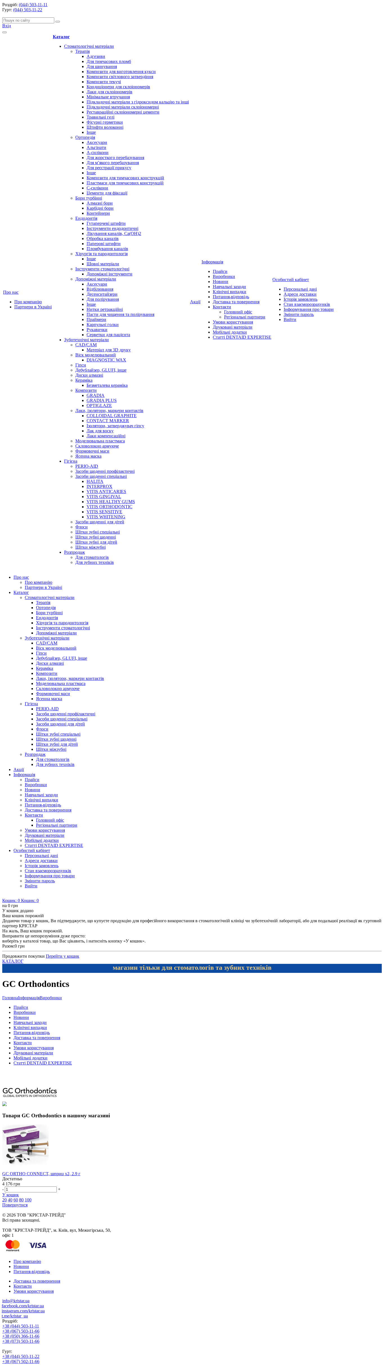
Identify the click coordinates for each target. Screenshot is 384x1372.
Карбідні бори (100, 208)
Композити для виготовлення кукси (121, 71)
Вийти (290, 319)
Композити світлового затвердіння (120, 76)
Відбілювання (100, 289)
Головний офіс (238, 311)
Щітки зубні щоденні (95, 537)
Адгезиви (96, 56)
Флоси (81, 527)
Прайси (220, 271)
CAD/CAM (86, 344)
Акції (195, 301)
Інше (91, 132)
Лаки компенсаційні (106, 435)
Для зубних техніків (94, 562)
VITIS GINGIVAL (104, 496)
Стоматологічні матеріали (89, 46)
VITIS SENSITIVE (104, 511)
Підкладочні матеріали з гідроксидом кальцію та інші (138, 102)
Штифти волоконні (105, 127)
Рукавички (97, 329)
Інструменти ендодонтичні (112, 228)
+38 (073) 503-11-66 (20, 1341)
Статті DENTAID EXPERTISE (242, 337)
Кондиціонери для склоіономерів (118, 86)
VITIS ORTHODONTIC (109, 506)
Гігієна (70, 461)
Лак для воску (100, 430)
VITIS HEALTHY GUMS (111, 501)
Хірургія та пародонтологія (101, 253)
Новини (220, 281)
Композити (86, 390)
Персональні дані (300, 289)
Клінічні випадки (229, 291)
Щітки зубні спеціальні (97, 532)
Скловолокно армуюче (97, 446)
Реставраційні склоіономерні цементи (123, 112)
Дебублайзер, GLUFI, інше (101, 370)
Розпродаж (74, 552)
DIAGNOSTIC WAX (106, 360)
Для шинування (102, 66)
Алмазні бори (100, 203)
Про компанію (28, 301)
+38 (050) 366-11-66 (20, 1336)
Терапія (82, 51)
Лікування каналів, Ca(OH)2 (114, 233)
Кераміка (83, 380)
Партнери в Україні (33, 306)
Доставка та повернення (236, 301)
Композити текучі (104, 81)
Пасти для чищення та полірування (120, 314)
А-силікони (98, 152)
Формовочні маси (92, 451)
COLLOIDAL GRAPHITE (112, 415)
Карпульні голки (103, 324)
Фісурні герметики (105, 122)
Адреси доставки (300, 294)
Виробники (224, 276)
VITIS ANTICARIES (106, 491)
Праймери (96, 319)
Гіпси (80, 365)
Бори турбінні (88, 198)
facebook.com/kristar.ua (23, 1305)
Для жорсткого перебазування (115, 157)
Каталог (61, 36)
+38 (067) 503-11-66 (20, 1331)
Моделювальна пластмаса (100, 441)
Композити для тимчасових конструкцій (125, 177)
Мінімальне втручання (108, 96)
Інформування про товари (309, 309)
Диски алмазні (89, 375)
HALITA (95, 481)
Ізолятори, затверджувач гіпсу (115, 425)
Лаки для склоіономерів (109, 91)
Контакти (222, 306)
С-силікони (97, 188)
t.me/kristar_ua (15, 1316)
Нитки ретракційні (105, 309)
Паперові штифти (104, 243)
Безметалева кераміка (107, 385)
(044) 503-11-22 (27, 9)
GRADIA (96, 395)
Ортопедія (85, 137)
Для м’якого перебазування (113, 162)
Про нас (11, 292)
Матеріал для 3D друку (109, 349)
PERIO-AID (86, 466)
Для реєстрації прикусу (109, 167)
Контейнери (98, 213)
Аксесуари (97, 142)
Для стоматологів (92, 557)
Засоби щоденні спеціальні (101, 476)
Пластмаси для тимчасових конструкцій (125, 182)
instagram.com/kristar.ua (23, 1310)
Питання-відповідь (231, 296)
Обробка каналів (103, 238)
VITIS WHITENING (106, 516)
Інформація (212, 261)
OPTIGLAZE (99, 405)
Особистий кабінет (290, 279)
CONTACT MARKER (108, 420)
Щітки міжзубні (90, 547)
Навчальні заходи (229, 286)
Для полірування (103, 299)
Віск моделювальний (95, 354)
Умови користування (233, 322)
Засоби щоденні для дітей (99, 521)
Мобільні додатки (230, 332)
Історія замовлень (300, 299)
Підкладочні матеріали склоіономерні (123, 107)
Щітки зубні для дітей (96, 542)
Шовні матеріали (103, 263)
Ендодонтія (86, 218)
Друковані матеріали (232, 327)
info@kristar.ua (16, 1300)
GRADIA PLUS (102, 400)
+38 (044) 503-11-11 (20, 1326)
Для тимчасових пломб (109, 61)
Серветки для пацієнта (108, 334)
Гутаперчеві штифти (106, 223)
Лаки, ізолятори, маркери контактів (109, 410)
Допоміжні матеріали (95, 279)
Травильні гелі (100, 117)
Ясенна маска (88, 456)
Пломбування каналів (107, 248)
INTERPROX (99, 486)
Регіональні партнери (244, 317)
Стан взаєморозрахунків (307, 304)
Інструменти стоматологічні (102, 268)
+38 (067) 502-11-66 (20, 1361)
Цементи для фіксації (107, 193)
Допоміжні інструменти (109, 274)
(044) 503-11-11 (33, 4)
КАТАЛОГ (12, 961)
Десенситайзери (102, 294)
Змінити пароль (299, 314)
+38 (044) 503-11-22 (20, 1356)
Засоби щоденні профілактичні (105, 471)
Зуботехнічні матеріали (86, 339)
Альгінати (96, 147)
